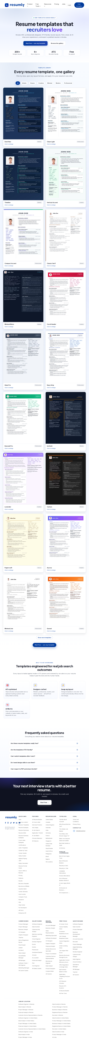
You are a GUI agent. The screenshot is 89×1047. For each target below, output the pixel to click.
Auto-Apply (35, 827)
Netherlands (49, 838)
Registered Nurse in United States (61, 1026)
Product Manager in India (59, 1034)
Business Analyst (23, 929)
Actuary (34, 955)
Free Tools (38, 5)
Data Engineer (76, 959)
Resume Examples (23, 827)
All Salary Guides (36, 968)
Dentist (34, 947)
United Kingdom (50, 825)
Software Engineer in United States (27, 1018)
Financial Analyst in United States (27, 1026)
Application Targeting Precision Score (64, 976)
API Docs (21, 910)
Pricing (56, 4)
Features (21, 878)
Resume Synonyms (24, 830)
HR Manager (22, 960)
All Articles (62, 848)
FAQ (20, 902)
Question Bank (23, 889)
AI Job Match (35, 835)
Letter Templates (23, 847)
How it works (22, 894)
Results (21, 881)
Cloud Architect (77, 962)
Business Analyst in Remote (59, 1009)
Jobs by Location (23, 822)
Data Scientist (36, 926)
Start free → (44, 802)
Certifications (22, 845)
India (47, 830)
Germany (48, 833)
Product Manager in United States (61, 1020)
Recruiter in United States (59, 1029)
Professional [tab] (68, 83)
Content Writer (50, 971)
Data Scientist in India (58, 1031)
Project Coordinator (51, 953)
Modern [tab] (58, 83)
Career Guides (23, 853)
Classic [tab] (32, 83)
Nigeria (48, 859)
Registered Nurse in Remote (59, 1012)
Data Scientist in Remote (59, 1004)
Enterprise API (22, 913)
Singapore (48, 841)
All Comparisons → (64, 892)
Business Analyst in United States (61, 1023)
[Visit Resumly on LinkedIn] (16, 823)
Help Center (22, 905)
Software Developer (51, 938)
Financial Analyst (36, 960)
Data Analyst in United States (26, 1020)
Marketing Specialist (51, 935)
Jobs (63, 4)
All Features (35, 841)
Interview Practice (37, 825)
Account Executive (78, 939)
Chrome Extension (37, 838)
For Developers (23, 907)
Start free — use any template (35, 43)
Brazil (47, 856)
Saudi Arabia (49, 848)
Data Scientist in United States (60, 1018)
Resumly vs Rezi (63, 865)
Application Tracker (37, 833)
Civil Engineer (36, 965)
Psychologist (22, 945)
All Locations (49, 861)
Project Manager (23, 926)
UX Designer (22, 932)
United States (49, 819)
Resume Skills (22, 833)
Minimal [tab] (49, 83)
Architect (21, 950)
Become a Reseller (24, 883)
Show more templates (44, 637)
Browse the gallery (57, 43)
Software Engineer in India (25, 1031)
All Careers (49, 974)
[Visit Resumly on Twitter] (14, 823)
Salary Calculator (23, 863)
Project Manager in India (25, 1037)
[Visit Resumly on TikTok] (11, 823)
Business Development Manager (76, 934)
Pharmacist (35, 949)
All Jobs (54, 1037)
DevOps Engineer (37, 941)
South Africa (49, 851)
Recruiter (75, 941)
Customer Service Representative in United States (32, 1029)
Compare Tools (23, 897)
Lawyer (21, 947)
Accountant (35, 957)
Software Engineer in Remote (26, 1004)
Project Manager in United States (27, 1023)
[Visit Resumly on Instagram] (8, 823)
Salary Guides (22, 856)
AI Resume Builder (37, 819)
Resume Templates (24, 825)
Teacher (21, 937)
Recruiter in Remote (57, 1015)
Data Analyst (22, 953)
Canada (48, 822)
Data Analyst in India (24, 1034)
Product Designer (50, 968)
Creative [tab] (41, 83)
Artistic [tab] (24, 83)
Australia (48, 827)
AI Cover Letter (36, 822)
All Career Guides (23, 970)
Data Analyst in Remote (24, 1007)
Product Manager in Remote (60, 1007)
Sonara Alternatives (64, 875)
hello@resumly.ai (80, 831)
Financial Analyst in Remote (25, 1012)
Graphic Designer (23, 934)
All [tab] (18, 83)
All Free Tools (63, 993)
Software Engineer (37, 924)
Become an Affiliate (24, 886)
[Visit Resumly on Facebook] (5, 823)
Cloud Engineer (36, 939)
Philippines (49, 853)
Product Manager (23, 924)
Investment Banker (37, 952)
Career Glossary (23, 891)
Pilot (33, 963)
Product (29, 4)
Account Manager (51, 925)
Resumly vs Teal (63, 868)
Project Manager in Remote (25, 1009)
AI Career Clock (63, 924)
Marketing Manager (24, 968)
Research (21, 899)
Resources (47, 4)
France (48, 835)
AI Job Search (36, 830)
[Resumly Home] (12, 817)
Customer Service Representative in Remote (30, 1015)
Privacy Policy (76, 824)
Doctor (34, 944)
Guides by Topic (23, 850)
